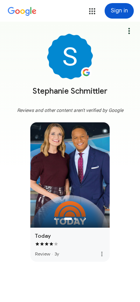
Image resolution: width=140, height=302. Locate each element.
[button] (92, 11)
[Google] (22, 11)
